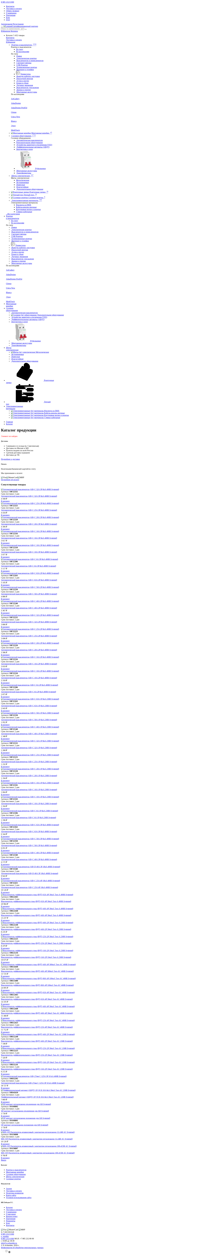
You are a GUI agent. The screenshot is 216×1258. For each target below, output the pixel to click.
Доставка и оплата (14, 8)
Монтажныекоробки (11, 305)
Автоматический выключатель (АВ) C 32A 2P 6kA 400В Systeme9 (29, 622)
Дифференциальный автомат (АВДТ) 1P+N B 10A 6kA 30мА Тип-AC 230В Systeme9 (37, 1097)
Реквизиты (10, 1221)
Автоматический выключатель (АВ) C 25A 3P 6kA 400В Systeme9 (29, 510)
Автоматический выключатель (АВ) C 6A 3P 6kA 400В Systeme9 (28, 566)
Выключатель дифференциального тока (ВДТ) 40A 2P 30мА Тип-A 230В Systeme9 (36, 929)
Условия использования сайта (18, 1197)
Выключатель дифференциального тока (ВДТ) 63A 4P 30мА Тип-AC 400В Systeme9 (37, 999)
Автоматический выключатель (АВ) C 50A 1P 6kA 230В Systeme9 (29, 720)
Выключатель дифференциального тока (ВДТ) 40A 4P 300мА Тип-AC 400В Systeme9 (37, 971)
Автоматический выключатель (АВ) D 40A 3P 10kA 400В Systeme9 (29, 873)
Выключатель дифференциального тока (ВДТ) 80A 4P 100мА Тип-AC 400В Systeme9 (37, 985)
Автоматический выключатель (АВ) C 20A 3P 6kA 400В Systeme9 (29, 524)
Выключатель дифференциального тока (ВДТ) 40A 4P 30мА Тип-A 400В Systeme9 (36, 915)
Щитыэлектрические (12, 349)
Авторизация (6, 24)
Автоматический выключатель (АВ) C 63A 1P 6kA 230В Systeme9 (29, 706)
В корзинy (5, 501)
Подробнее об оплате (10, 480)
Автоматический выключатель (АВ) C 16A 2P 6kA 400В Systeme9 (29, 664)
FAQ (8, 20)
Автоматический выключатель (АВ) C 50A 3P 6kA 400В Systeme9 (29, 845)
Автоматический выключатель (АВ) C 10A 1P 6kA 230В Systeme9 (29, 803)
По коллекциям (22, 52)
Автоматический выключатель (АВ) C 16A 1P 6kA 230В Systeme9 (29, 790)
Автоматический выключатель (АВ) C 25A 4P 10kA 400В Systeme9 (29, 887)
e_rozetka (5, 1236)
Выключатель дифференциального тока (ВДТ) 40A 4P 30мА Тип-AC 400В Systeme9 (37, 1013)
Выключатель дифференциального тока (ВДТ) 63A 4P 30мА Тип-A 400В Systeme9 (36, 901)
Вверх (3, 1160)
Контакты (10, 6)
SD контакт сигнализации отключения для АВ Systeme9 (25, 1111)
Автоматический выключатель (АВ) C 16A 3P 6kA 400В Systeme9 (29, 538)
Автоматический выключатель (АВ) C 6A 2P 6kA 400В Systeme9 (28, 692)
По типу (19, 49)
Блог (8, 17)
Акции (9, 1189)
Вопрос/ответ (12, 1216)
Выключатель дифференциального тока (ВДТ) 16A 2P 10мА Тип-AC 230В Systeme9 (37, 1069)
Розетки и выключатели (16, 1170)
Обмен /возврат (12, 11)
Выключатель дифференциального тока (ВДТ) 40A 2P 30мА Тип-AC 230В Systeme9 (37, 1041)
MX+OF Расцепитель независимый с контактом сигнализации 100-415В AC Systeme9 (37, 1153)
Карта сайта (11, 1195)
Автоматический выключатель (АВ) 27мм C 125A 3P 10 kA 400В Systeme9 (32, 1083)
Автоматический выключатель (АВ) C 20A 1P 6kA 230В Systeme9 (29, 776)
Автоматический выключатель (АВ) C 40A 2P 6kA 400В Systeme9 (29, 608)
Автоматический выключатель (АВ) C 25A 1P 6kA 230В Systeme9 (29, 762)
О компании (11, 13)
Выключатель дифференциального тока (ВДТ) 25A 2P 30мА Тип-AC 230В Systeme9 (37, 1055)
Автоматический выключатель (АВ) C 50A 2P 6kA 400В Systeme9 (29, 594)
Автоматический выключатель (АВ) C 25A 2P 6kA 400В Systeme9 (29, 636)
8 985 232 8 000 (7, 2)
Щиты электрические (15, 1177)
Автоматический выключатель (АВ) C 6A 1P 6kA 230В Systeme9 (28, 817)
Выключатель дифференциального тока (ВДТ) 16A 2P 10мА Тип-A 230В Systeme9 (36, 957)
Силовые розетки (13, 1179)
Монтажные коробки (15, 1172)
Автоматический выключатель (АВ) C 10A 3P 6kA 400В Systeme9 (29, 552)
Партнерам (10, 15)
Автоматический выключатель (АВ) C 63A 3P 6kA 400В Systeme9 (29, 831)
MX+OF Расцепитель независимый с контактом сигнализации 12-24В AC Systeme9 (36, 1139)
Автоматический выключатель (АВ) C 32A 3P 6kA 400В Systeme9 (29, 496)
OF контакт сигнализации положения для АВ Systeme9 (24, 1125)
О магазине (11, 1214)
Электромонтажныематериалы (14, 407)
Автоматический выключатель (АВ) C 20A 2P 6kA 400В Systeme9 (29, 650)
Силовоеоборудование (12, 309)
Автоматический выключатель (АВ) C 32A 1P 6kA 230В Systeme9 (29, 748)
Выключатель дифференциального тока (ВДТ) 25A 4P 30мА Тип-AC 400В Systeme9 (37, 1027)
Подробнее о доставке (10, 459)
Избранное (10, 42)
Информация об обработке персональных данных (22, 1248)
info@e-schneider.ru (9, 1243)
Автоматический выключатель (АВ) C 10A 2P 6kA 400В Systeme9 (29, 678)
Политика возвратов (15, 1193)
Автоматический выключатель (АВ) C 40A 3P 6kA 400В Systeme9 (29, 859)
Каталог (9, 1207)
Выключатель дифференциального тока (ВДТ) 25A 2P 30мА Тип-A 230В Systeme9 (36, 943)
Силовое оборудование (16, 1174)
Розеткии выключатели (12, 217)
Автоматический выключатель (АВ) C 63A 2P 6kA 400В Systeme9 (29, 580)
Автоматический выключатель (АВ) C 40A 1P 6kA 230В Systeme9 (29, 734)
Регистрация (18, 24)
